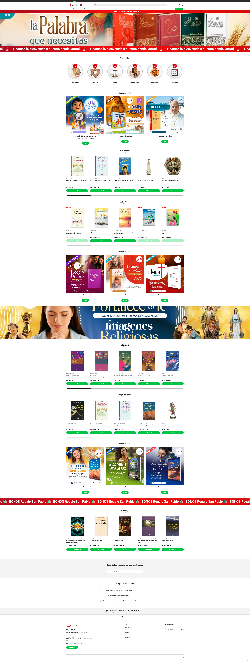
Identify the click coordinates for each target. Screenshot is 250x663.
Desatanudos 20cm (166, 425)
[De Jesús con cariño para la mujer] (149, 218)
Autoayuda (95, 82)
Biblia (115, 82)
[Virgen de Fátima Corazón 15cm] (149, 166)
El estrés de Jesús (118, 540)
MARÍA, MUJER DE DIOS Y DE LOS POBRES (100, 180)
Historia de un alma (71, 425)
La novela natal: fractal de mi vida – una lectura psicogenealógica (75, 541)
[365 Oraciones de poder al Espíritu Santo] (149, 410)
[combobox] (130, 5)
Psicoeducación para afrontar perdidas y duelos (147, 541)
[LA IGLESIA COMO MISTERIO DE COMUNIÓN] (77, 166)
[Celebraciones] (75, 72)
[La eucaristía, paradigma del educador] (125, 361)
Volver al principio (125, 616)
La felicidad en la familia (96, 540)
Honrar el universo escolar (144, 375)
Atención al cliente (72, 647)
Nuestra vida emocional (167, 540)
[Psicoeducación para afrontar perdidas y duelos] (149, 526)
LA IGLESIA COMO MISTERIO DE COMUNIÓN (76, 180)
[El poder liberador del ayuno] (101, 218)
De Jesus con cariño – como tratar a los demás (171, 232)
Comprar (85, 143)
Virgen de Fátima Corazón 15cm (145, 180)
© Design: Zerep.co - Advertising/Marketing (176, 657)
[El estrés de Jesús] (125, 526)
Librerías (180, 1)
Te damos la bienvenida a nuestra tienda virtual (56, 49)
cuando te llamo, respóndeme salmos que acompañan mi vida (124, 232)
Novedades (75, 8)
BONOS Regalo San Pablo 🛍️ (37, 501)
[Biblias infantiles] (135, 72)
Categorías (68, 8)
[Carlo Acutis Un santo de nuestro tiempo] (125, 166)
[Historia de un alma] (77, 410)
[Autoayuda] (95, 72)
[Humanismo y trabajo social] (77, 361)
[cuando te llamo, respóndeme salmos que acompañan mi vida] (125, 218)
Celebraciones (75, 82)
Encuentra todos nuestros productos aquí (130, 11)
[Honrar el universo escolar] (149, 361)
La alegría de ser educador (168, 375)
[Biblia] (115, 72)
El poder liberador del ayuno (96, 232)
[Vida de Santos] (155, 72)
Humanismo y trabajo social (72, 375)
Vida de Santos (154, 82)
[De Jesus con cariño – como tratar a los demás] (173, 218)
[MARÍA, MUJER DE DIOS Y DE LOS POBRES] (101, 166)
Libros (81, 8)
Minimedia (175, 82)
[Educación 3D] (101, 361)
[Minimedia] (175, 72)
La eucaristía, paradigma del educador (123, 375)
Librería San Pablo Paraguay (74, 657)
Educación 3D (93, 375)
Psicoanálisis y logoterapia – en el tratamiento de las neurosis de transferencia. (77, 232)
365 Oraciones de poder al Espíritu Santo (147, 425)
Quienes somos (128, 627)
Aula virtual (127, 637)
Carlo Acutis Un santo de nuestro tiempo (123, 180)
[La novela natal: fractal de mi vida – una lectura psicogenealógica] (77, 526)
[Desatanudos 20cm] (173, 410)
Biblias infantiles (135, 82)
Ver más (74, 1)
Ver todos (125, 152)
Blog (175, 1)
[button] (182, 4)
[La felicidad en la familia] (101, 526)
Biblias (85, 8)
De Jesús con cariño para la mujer (146, 232)
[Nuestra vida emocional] (173, 526)
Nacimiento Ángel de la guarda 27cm (170, 180)
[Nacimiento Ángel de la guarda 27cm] (173, 166)
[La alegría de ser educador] (173, 361)
